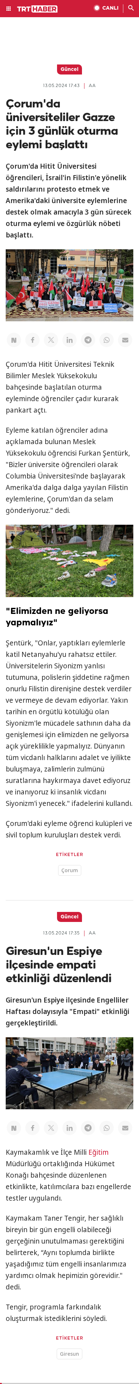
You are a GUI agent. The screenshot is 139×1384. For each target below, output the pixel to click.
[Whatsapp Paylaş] (106, 340)
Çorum (69, 870)
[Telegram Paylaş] (88, 340)
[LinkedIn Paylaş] (69, 340)
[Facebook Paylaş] (32, 340)
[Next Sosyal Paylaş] (14, 340)
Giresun (69, 1353)
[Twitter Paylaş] (51, 340)
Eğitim (98, 1152)
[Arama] (131, 8)
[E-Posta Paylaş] (125, 340)
